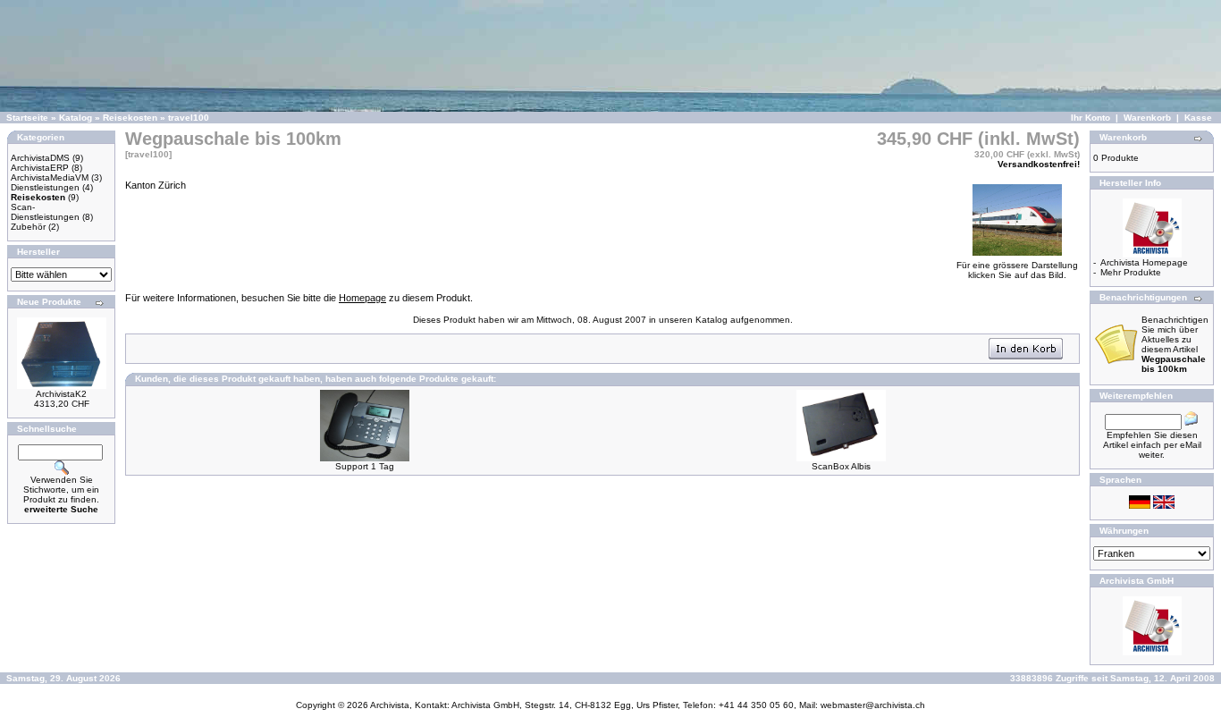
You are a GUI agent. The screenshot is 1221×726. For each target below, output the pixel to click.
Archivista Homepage (1144, 262)
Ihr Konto (1090, 117)
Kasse (1198, 117)
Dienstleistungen (45, 187)
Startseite (27, 117)
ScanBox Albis (841, 466)
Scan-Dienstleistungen (45, 212)
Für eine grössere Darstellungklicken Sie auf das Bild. (1017, 270)
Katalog (75, 117)
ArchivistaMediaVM (49, 177)
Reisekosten (130, 117)
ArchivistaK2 (61, 394)
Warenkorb (1147, 117)
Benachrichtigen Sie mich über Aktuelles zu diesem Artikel (1174, 344)
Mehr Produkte (1130, 272)
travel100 (188, 117)
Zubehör (28, 227)
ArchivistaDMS (40, 158)
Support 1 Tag (364, 466)
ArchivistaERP (40, 168)
